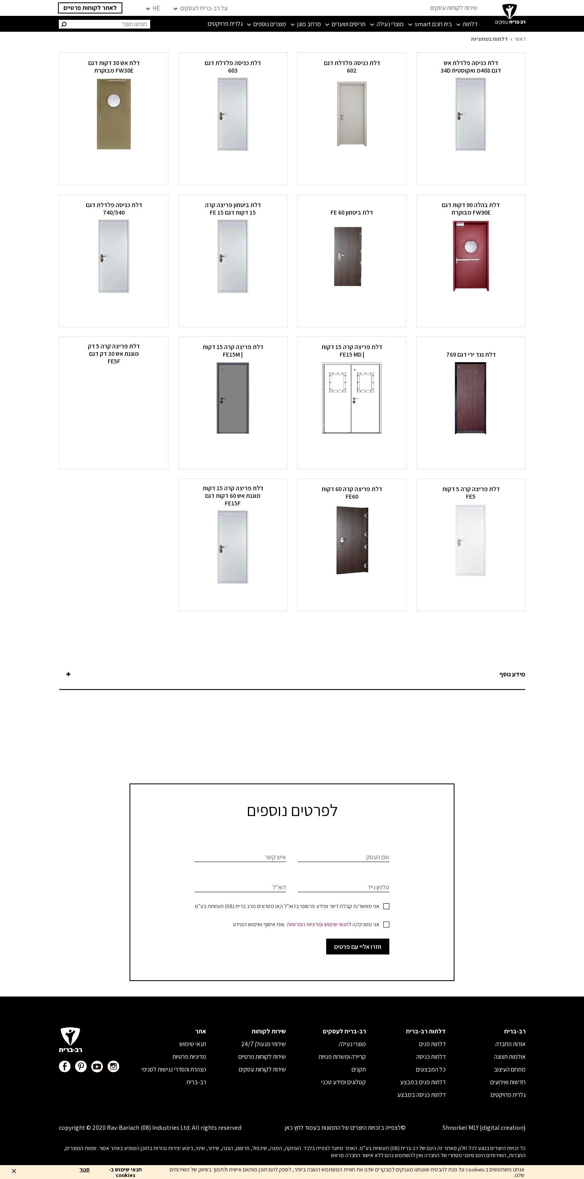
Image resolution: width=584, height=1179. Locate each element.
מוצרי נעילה (352, 1044)
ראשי (520, 38)
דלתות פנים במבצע (423, 1082)
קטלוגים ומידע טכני (343, 1082)
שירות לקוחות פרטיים (262, 1056)
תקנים (359, 1069)
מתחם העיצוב (510, 1069)
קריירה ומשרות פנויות (342, 1056)
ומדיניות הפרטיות (305, 924)
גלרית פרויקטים (508, 1095)
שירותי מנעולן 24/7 (263, 1044)
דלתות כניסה (431, 1056)
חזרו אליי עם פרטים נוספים (357, 948)
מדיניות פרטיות (189, 1056)
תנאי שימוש (336, 924)
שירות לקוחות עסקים (454, 8)
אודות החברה (510, 1044)
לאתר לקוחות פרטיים (90, 8)
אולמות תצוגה (510, 1056)
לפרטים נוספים (470, 165)
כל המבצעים (431, 1069)
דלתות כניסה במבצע (421, 1095)
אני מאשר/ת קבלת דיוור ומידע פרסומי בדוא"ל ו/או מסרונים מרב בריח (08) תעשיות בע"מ (287, 906)
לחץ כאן (294, 1127)
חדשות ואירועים (508, 1082)
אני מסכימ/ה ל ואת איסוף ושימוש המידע (306, 924)
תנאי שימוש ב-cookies (125, 1172)
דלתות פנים (432, 1044)
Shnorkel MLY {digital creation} (484, 1127)
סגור (84, 1170)
